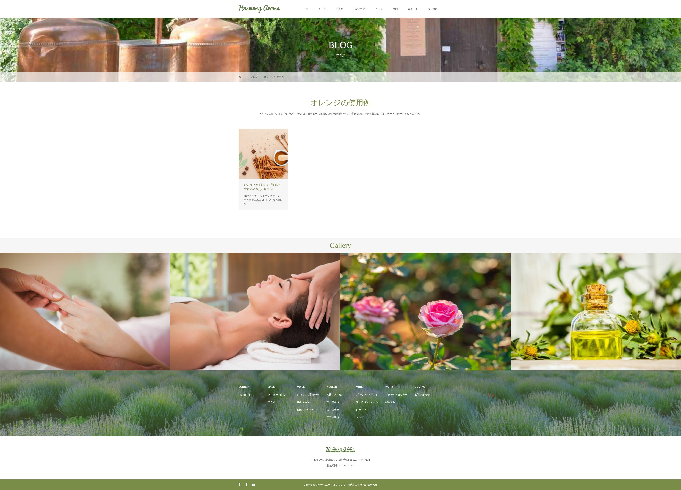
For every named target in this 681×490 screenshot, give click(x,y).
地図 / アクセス (335, 394)
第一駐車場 (333, 402)
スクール (413, 8)
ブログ (359, 417)
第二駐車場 (333, 409)
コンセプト (245, 394)
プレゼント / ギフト (367, 394)
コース (322, 8)
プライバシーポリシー (368, 402)
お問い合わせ (422, 394)
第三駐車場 (333, 417)
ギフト (379, 8)
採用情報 (390, 402)
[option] (85, 312)
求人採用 (433, 8)
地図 (395, 8)
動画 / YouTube (305, 409)
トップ (304, 8)
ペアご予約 (359, 8)
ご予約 (339, 8)
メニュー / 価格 (276, 394)
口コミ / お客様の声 (308, 394)
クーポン (361, 409)
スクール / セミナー (396, 394)
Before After (304, 402)
